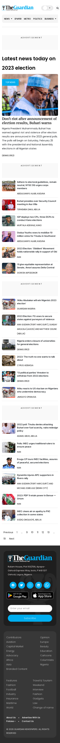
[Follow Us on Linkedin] (38, 585)
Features (11, 680)
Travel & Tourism (42, 680)
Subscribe (30, 618)
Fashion (11, 685)
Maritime (11, 703)
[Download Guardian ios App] (42, 595)
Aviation (11, 642)
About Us (11, 717)
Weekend (38, 685)
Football (11, 689)
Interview (38, 689)
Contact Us (28, 721)
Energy (10, 651)
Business (49, 18)
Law (35, 703)
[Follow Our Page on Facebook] (13, 585)
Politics (37, 18)
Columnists (47, 660)
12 (43, 532)
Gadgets (38, 698)
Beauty (44, 646)
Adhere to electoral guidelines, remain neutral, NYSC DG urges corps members (36, 185)
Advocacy (12, 655)
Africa (9, 660)
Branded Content (16, 669)
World (9, 707)
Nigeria (44, 664)
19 (5, 538)
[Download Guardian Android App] (17, 595)
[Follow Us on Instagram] (30, 585)
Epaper (18, 18)
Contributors (13, 637)
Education (46, 651)
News (7, 18)
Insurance (12, 698)
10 (32, 532)
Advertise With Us (31, 717)
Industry (11, 694)
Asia (8, 664)
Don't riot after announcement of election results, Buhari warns (29, 121)
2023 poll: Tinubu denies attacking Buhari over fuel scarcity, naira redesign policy (37, 427)
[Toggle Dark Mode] (47, 7)
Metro (27, 18)
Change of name (43, 707)
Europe (44, 642)
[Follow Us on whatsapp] (47, 585)
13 (49, 532)
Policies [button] (10, 721)
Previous (8, 532)
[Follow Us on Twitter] (21, 585)
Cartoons (46, 655)
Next (11, 538)
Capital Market (15, 646)
